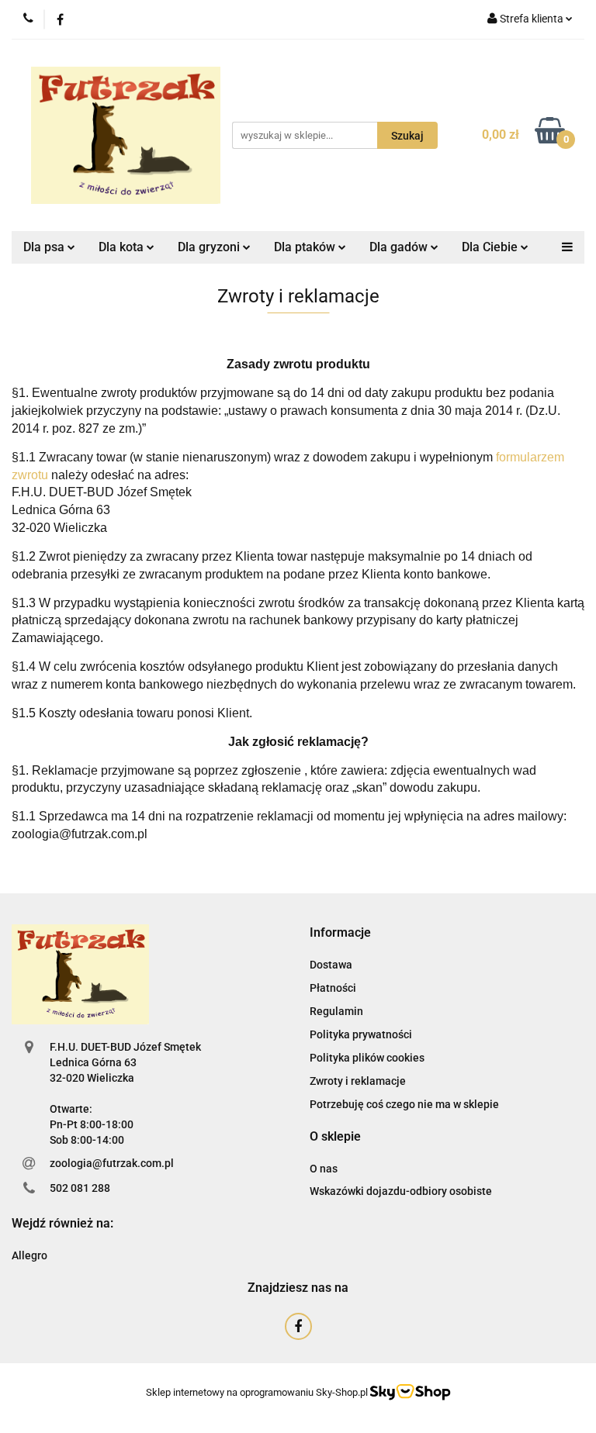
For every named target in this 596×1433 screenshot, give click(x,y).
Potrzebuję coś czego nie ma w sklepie (404, 1104)
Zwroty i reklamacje (358, 1081)
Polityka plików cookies (367, 1057)
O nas (324, 1168)
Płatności (333, 988)
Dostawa (331, 964)
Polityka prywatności (361, 1034)
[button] (340, 933)
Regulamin (336, 1011)
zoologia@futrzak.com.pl (112, 1163)
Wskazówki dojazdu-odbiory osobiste (401, 1191)
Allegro (29, 1255)
